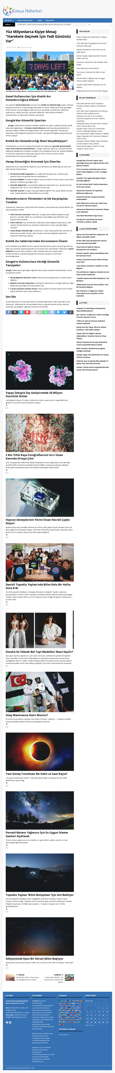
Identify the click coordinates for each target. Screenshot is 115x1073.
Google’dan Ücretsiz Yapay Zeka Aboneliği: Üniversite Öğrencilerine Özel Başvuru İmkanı (92, 163)
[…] (7, 408)
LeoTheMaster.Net (46, 1020)
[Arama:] (98, 24)
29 (99, 1022)
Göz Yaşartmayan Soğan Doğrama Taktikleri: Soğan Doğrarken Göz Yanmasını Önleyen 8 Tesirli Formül (92, 136)
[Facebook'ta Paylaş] (9, 312)
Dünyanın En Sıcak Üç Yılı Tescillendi (89, 116)
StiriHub (42, 1057)
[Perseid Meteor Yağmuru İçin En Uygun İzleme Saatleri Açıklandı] (40, 810)
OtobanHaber (45, 1024)
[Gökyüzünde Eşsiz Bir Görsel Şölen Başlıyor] (40, 936)
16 (103, 1015)
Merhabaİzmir (37, 1013)
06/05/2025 (12, 47)
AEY (41, 1027)
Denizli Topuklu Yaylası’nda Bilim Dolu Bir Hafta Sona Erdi (38, 586)
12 (87, 1015)
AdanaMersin (46, 1010)
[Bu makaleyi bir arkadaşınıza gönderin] (33, 312)
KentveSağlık (45, 1038)
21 (95, 1019)
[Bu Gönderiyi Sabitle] (27, 312)
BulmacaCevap (37, 1033)
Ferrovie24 (35, 1057)
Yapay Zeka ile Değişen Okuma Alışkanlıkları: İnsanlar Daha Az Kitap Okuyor (91, 336)
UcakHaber (36, 1017)
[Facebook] (7, 1022)
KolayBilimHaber (37, 1022)
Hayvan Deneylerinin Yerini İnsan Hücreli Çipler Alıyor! (38, 521)
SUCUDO (35, 1001)
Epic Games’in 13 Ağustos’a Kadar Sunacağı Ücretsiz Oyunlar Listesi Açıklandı (89, 293)
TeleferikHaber (37, 1003)
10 (107, 1012)
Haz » (91, 1025)
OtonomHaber (37, 1006)
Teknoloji (29, 47)
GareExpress (43, 1050)
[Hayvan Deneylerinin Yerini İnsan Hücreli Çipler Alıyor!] (40, 498)
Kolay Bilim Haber (89, 229)
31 (107, 1022)
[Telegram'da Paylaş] (58, 312)
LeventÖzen (36, 1008)
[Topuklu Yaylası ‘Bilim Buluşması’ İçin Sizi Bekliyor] (40, 873)
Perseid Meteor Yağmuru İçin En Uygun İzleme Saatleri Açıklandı (37, 834)
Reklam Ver (49, 20)
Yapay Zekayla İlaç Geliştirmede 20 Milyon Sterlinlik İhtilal (34, 394)
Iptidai (84, 303)
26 (87, 1022)
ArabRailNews (37, 1052)
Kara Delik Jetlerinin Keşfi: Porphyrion (89, 103)
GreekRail (51, 1054)
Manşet (22, 47)
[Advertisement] (40, 333)
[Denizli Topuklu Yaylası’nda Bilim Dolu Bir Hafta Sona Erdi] (40, 562)
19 (87, 1019)
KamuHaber (45, 1015)
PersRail (35, 1054)
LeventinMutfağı (37, 1040)
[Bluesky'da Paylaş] (64, 312)
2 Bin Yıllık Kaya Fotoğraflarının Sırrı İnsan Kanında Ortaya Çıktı (34, 456)
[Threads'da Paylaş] (70, 312)
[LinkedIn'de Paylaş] (21, 312)
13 (91, 1015)
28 (95, 1022)
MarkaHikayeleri (48, 1027)
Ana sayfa (8, 20)
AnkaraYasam (37, 1010)
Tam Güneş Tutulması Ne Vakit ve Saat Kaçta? (36, 774)
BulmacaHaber (37, 1029)
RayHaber (85, 155)
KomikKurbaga (48, 1033)
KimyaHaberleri (47, 1006)
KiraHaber (36, 1027)
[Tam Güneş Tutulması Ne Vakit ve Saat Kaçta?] (40, 752)
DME (47, 1057)
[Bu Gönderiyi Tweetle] (15, 312)
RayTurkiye (44, 1036)
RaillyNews (36, 1047)
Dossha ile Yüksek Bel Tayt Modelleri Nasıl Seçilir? (39, 652)
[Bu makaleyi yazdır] (39, 312)
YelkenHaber (36, 1015)
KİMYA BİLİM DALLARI (24, 20)
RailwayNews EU (37, 1061)
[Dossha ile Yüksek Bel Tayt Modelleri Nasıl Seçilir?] (40, 630)
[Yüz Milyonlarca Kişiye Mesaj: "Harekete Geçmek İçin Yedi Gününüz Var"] (40, 88)
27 (91, 1022)
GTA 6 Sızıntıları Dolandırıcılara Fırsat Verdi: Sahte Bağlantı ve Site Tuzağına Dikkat (91, 171)
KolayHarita (36, 1036)
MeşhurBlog (36, 1043)
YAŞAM (39, 20)
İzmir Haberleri (64, 1035)
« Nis (87, 1025)
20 (91, 1019)
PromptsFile (46, 1059)
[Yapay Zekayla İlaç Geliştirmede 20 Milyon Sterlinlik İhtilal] (40, 370)
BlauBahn (35, 1050)
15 (99, 1015)
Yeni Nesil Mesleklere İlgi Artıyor (89, 216)
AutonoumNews (45, 1047)
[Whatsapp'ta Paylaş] (46, 312)
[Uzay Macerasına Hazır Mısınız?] (40, 692)
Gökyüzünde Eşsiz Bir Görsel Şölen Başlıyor (34, 958)
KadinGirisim (45, 1008)
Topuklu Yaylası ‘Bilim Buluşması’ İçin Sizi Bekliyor (40, 895)
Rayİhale (47, 1040)
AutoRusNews (37, 1059)
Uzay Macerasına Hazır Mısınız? (27, 715)
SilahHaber (36, 1020)
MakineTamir (44, 1017)
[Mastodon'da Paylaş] (52, 312)
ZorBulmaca (36, 1038)
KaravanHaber (47, 1013)
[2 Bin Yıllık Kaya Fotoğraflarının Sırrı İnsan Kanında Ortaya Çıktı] (40, 433)
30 (103, 1022)
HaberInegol (36, 1024)
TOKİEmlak (44, 1043)
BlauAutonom (42, 1054)
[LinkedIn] (10, 1022)
